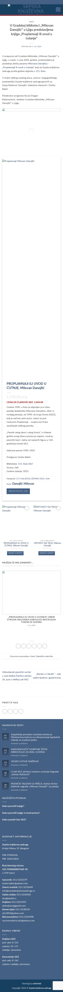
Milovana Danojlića (37, 63)
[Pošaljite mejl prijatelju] (34, 646)
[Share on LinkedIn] (44, 646)
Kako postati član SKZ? (14, 819)
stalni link (49, 656)
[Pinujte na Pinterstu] (39, 646)
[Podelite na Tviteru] (28, 646)
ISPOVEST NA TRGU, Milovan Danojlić (47, 544)
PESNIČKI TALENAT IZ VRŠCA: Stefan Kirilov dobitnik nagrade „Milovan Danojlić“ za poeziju (35, 785)
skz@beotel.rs (9, 898)
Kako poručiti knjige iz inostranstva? (21, 813)
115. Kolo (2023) (23, 479)
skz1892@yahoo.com (13, 913)
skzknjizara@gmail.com (14, 906)
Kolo (48, 479)
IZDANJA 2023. (38, 479)
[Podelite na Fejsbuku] (23, 646)
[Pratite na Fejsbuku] (4, 711)
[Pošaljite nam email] (15, 711)
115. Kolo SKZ (25, 464)
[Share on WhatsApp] (18, 646)
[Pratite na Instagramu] (10, 711)
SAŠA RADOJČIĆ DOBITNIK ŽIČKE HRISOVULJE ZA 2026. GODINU (29, 750)
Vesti (31, 22)
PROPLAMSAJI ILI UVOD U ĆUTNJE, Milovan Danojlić (16, 544)
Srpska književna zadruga (15, 844)
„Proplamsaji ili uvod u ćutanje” (18, 67)
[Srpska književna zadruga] (30, 9)
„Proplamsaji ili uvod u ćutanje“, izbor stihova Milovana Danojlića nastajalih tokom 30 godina (31, 619)
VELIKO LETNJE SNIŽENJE (25, 761)
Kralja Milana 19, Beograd (15, 848)
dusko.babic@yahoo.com (15, 883)
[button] (4, 9)
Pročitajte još (18, 491)
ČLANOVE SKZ (25, 402)
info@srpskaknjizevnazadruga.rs (18, 891)
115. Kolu (40, 71)
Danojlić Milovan (23, 483)
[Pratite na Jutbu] (20, 711)
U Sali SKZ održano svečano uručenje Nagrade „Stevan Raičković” (35, 773)
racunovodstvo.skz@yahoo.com (18, 920)
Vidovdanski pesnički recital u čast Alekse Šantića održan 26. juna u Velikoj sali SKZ (16, 676)
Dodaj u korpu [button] (15, 553)
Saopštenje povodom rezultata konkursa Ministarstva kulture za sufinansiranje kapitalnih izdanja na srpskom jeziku (35, 737)
